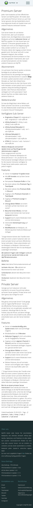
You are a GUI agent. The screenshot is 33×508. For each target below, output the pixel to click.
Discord (3, 493)
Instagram (4, 501)
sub (21, 414)
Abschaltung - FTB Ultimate (9, 465)
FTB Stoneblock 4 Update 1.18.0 (11, 468)
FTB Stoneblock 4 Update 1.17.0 (11, 475)
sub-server (14, 417)
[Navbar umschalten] (28, 3)
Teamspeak (4, 490)
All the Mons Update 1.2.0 (9, 470)
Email (3, 485)
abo (11, 414)
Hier (23, 453)
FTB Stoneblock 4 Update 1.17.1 (11, 473)
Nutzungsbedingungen (25, 490)
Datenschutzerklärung (25, 487)
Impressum (21, 485)
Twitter (3, 495)
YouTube (4, 498)
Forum (3, 487)
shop (16, 414)
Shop (29, 77)
